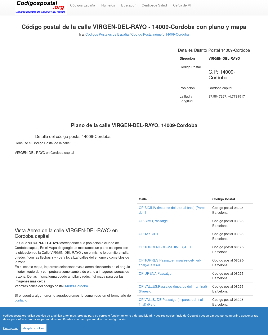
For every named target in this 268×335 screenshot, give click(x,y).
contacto (21, 300)
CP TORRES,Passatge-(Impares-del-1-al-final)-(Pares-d (170, 262)
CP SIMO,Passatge (153, 220)
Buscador (128, 5)
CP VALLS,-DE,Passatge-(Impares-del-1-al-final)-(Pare (171, 302)
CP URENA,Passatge (155, 273)
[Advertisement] (93, 73)
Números (108, 5)
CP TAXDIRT (149, 233)
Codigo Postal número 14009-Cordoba (160, 34)
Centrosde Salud (154, 5)
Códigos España (82, 5)
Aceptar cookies (33, 328)
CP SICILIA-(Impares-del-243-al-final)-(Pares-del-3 (172, 210)
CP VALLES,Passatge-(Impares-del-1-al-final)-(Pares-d (173, 289)
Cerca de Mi (182, 5)
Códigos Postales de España (107, 34)
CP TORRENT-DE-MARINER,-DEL (165, 247)
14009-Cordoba (76, 285)
